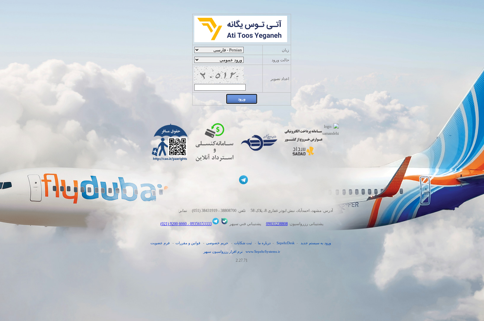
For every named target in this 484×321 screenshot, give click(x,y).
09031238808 (277, 223)
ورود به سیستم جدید (316, 243)
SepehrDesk (286, 243)
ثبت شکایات (243, 243)
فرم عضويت (160, 243)
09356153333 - (199, 223)
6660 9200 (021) (173, 223)
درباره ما (264, 243)
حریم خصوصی (217, 243)
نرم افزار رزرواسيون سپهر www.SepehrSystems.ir (241, 251)
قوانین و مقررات (187, 243)
